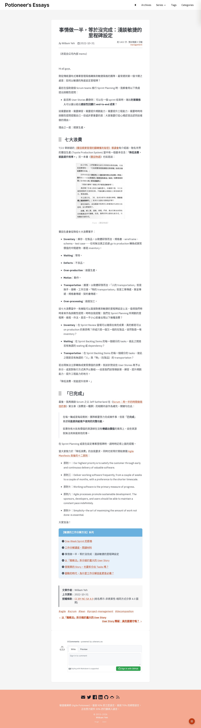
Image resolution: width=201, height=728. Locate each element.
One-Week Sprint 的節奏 (78, 541)
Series (159, 5)
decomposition (125, 611)
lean (82, 611)
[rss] (117, 698)
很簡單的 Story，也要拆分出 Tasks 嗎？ (87, 566)
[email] (83, 698)
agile (63, 611)
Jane (104, 721)
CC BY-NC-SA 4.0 (84, 598)
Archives (146, 5)
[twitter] (89, 698)
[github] (106, 698)
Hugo (97, 721)
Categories (187, 5)
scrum (73, 611)
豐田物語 (95, 156)
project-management (101, 611)
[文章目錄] (192, 721)
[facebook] (94, 698)
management (136, 44)
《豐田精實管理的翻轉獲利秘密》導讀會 (97, 148)
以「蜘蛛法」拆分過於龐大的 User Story (87, 560)
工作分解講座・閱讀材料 (78, 547)
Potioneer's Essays (27, 5)
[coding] (112, 698)
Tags (174, 5)
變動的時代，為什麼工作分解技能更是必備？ (89, 573)
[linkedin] (100, 698)
